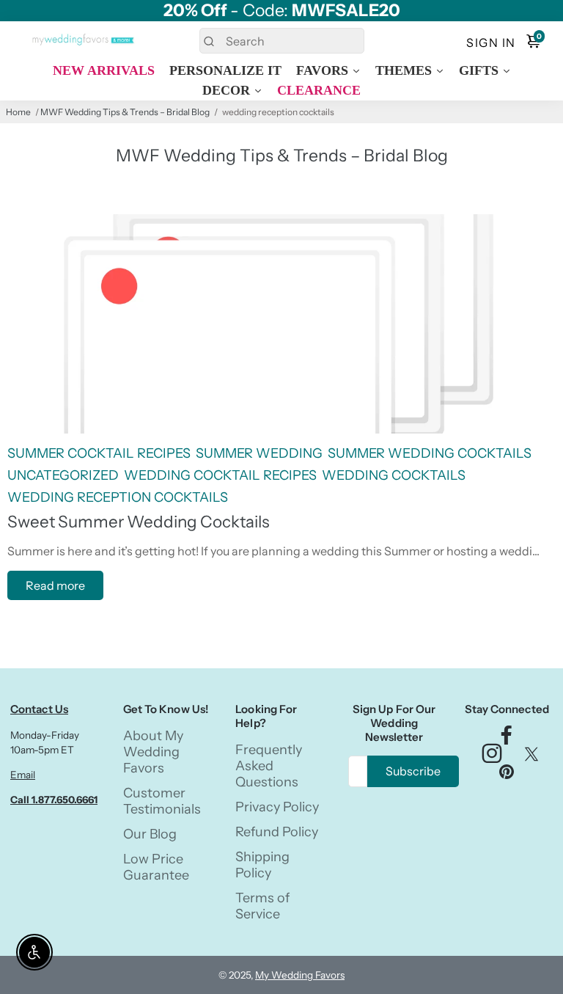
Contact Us (39, 709)
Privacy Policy (277, 807)
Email (22, 775)
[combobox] (281, 41)
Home (18, 111)
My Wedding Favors (300, 975)
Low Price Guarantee (156, 867)
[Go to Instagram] (491, 757)
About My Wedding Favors (153, 752)
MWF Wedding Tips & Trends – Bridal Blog (125, 111)
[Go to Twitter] (531, 757)
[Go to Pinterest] (506, 775)
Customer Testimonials (162, 801)
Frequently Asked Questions (268, 766)
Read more (55, 585)
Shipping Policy (262, 865)
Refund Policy (276, 832)
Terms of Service (262, 906)
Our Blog (150, 834)
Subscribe (413, 771)
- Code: (281, 10)
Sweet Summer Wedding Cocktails (138, 521)
